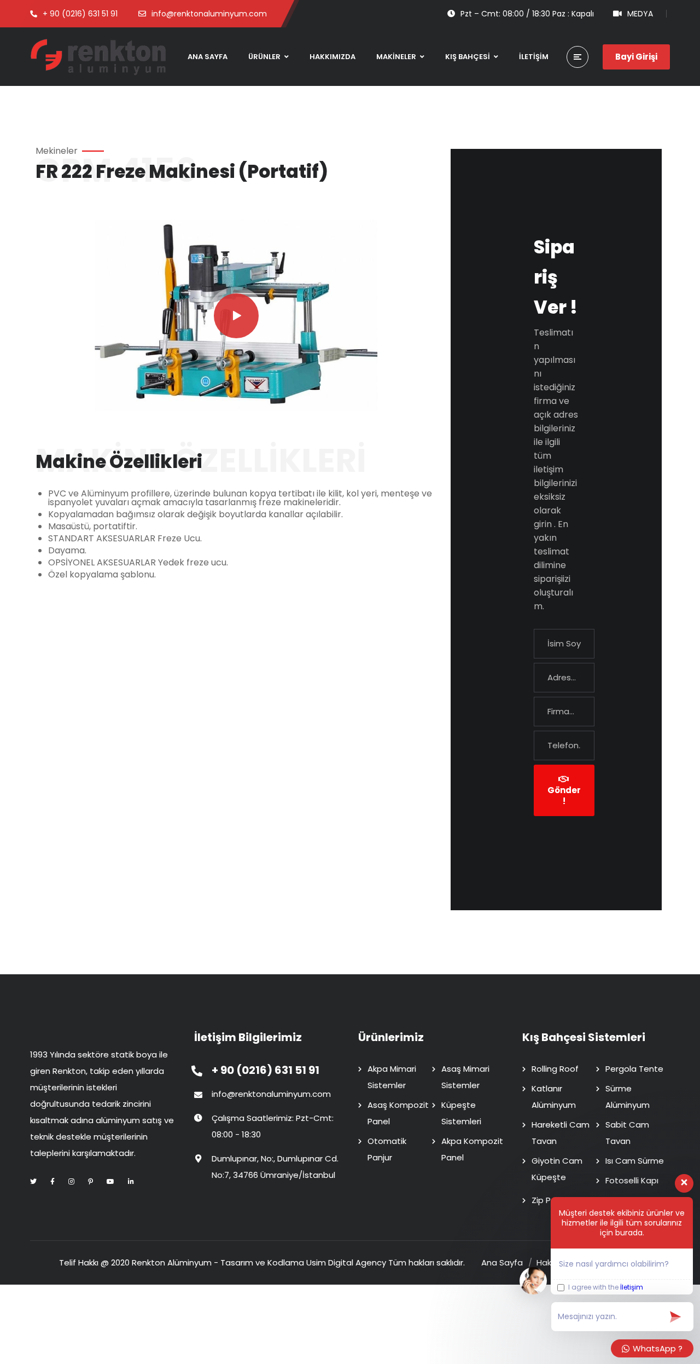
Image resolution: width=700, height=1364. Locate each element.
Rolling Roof (555, 1068)
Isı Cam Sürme (634, 1160)
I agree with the (605, 1287)
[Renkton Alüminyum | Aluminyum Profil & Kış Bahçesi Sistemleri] (98, 57)
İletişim (631, 1287)
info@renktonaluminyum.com (271, 1094)
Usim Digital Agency (346, 1262)
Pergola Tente (634, 1068)
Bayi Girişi (636, 56)
